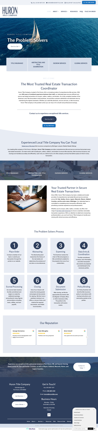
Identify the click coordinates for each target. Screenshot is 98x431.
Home (49, 11)
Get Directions (19, 396)
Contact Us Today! (81, 367)
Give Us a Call (14, 46)
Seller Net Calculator (73, 2)
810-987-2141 (51, 391)
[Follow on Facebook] (49, 414)
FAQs (81, 11)
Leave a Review (19, 404)
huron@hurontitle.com (55, 2)
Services (64, 11)
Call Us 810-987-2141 (38, 2)
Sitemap (69, 421)
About (55, 11)
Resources (74, 11)
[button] (87, 337)
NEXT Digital (60, 425)
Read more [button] (67, 343)
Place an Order (90, 11)
